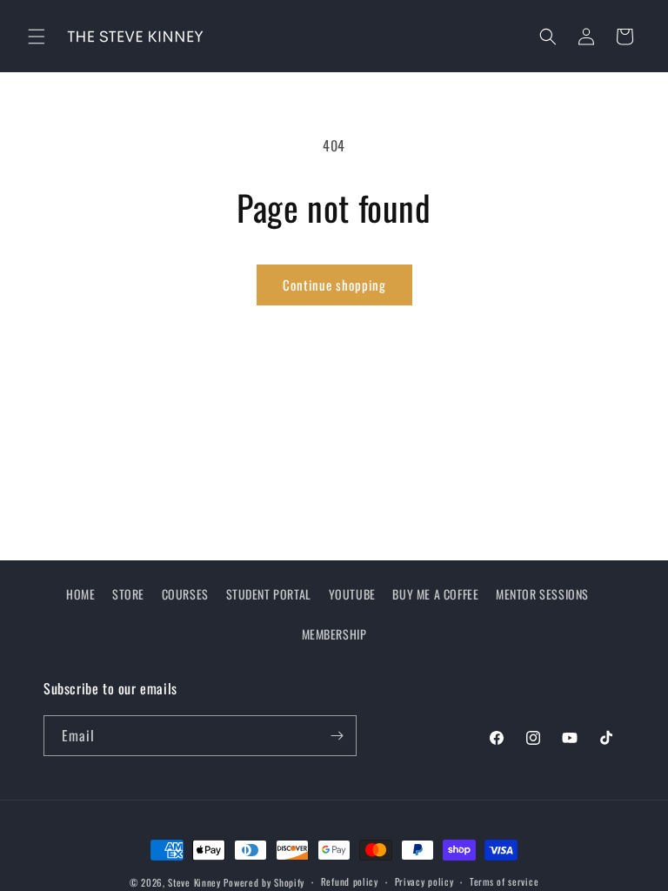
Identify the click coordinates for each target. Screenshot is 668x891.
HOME (80, 594)
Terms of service (504, 881)
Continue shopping (334, 284)
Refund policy (349, 881)
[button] (36, 36)
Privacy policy (424, 881)
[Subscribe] (336, 735)
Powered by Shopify (264, 882)
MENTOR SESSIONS (542, 594)
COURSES (185, 594)
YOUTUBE (352, 594)
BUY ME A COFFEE (435, 594)
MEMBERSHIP (334, 634)
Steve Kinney (194, 882)
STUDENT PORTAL (268, 594)
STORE (128, 594)
